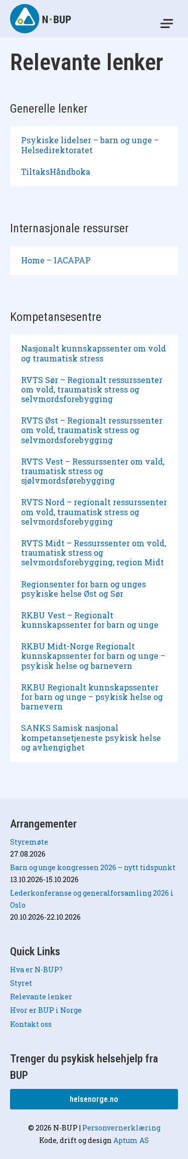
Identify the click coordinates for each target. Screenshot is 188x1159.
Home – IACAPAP (56, 260)
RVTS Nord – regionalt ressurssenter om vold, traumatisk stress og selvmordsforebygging (94, 511)
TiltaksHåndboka (55, 171)
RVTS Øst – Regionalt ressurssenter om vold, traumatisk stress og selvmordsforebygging (91, 430)
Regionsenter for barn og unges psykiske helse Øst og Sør (83, 589)
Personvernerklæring (121, 1127)
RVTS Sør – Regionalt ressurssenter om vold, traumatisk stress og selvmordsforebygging (91, 389)
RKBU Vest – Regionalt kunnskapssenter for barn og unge (89, 620)
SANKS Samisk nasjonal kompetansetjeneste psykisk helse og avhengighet (91, 737)
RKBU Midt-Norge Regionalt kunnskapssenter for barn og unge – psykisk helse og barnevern (93, 655)
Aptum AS (131, 1140)
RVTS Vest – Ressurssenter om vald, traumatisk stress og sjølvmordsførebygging (92, 471)
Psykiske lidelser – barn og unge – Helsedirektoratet (90, 145)
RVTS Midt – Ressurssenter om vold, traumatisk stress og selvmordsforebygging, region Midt (93, 552)
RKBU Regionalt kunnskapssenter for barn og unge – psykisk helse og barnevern (92, 696)
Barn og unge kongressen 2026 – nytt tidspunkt (92, 867)
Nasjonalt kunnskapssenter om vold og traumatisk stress (93, 353)
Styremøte (29, 842)
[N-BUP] (41, 18)
